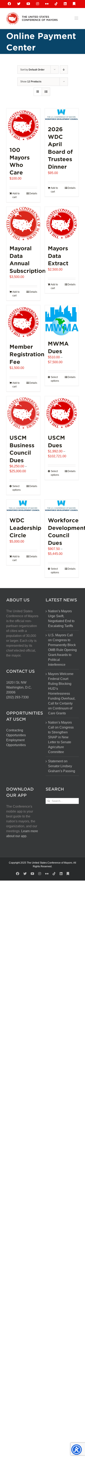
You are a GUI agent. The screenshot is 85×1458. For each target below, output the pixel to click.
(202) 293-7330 (17, 697)
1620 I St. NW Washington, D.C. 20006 (19, 687)
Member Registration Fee (26, 354)
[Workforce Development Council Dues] (62, 506)
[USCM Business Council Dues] (23, 413)
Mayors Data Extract (58, 255)
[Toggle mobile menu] (76, 18)
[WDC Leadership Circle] (23, 506)
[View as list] (46, 92)
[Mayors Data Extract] (62, 223)
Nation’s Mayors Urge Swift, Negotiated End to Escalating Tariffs (61, 618)
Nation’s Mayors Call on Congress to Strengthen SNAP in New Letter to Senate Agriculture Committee (61, 737)
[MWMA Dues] (62, 320)
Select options (55, 379)
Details (33, 193)
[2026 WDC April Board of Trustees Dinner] (62, 114)
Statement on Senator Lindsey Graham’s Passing (61, 766)
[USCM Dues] (62, 413)
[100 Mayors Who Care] (23, 125)
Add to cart (16, 195)
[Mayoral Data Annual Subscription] (23, 223)
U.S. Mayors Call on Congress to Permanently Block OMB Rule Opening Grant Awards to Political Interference (62, 649)
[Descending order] (64, 69)
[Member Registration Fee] (23, 322)
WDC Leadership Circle (25, 527)
